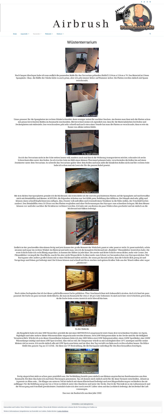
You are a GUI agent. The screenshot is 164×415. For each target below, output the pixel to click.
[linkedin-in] (150, 2)
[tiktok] (144, 2)
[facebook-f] (141, 2)
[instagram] (147, 2)
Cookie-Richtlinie (62, 411)
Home (15, 34)
